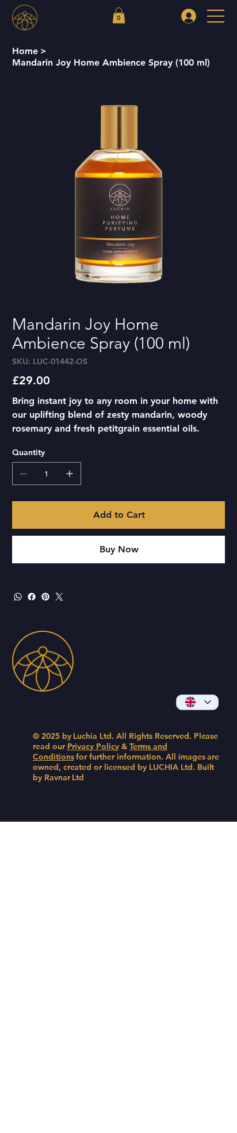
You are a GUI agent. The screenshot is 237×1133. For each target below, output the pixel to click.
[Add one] (69, 473)
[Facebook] (31, 596)
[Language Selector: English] (197, 702)
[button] (118, 15)
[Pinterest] (45, 596)
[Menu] (216, 16)
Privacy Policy (93, 746)
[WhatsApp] (18, 596)
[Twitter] (59, 596)
